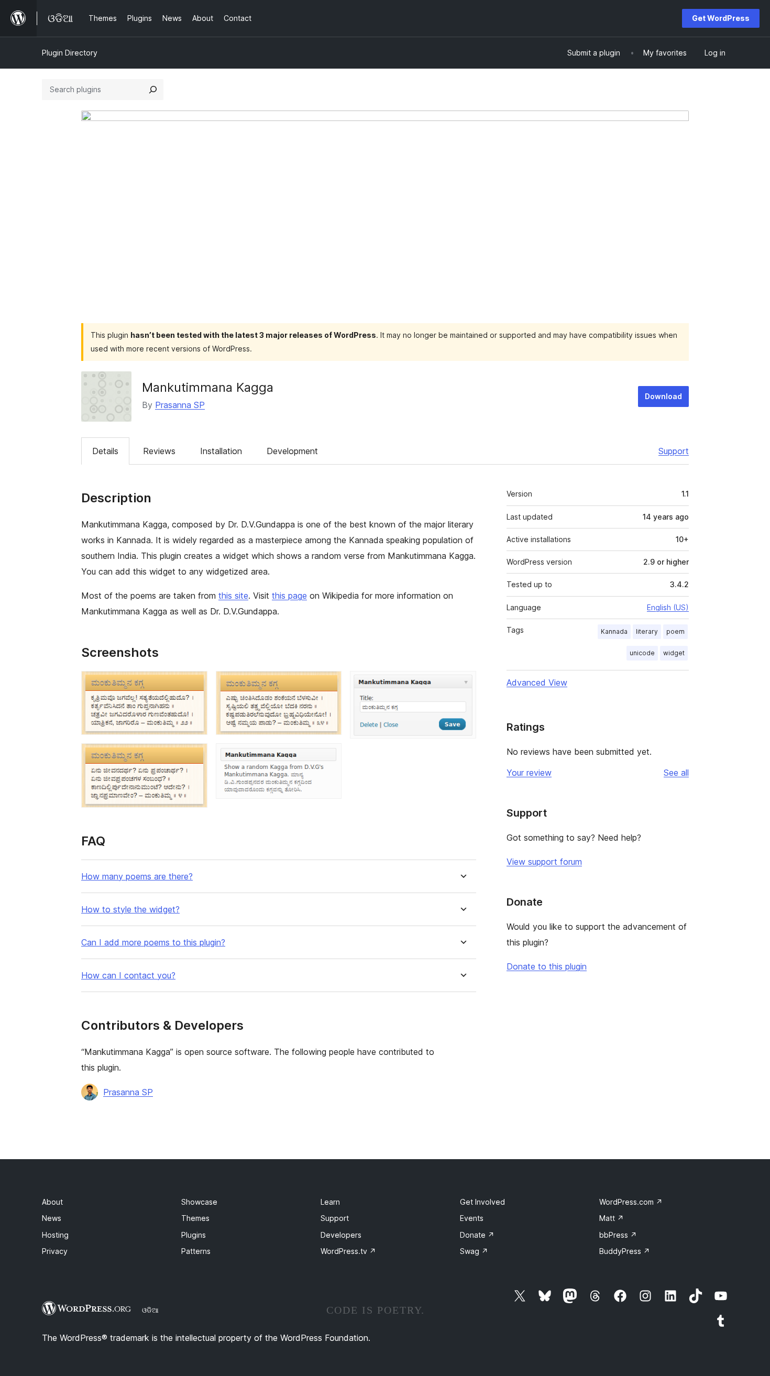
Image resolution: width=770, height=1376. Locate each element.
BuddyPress (624, 1251)
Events (471, 1218)
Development (292, 451)
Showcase (199, 1201)
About (52, 1201)
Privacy (55, 1251)
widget (674, 653)
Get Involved (482, 1201)
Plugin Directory (69, 52)
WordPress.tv (348, 1251)
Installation (221, 451)
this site (233, 595)
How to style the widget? (130, 910)
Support (673, 451)
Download (663, 396)
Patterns (196, 1251)
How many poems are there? (137, 877)
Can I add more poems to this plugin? (153, 943)
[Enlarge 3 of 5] (327, 685)
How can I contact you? (128, 976)
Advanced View (537, 682)
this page (289, 595)
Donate (477, 1234)
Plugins (193, 1234)
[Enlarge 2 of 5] (193, 757)
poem (675, 631)
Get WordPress (721, 18)
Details (105, 451)
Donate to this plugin (547, 966)
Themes (195, 1218)
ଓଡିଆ (150, 1310)
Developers (341, 1234)
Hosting (55, 1234)
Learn (330, 1201)
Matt (611, 1218)
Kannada (614, 631)
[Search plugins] (152, 89)
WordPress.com (631, 1201)
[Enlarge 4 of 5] (327, 757)
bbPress (618, 1234)
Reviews (159, 451)
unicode (642, 653)
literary (647, 631)
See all (676, 772)
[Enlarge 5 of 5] (462, 685)
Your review (529, 772)
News (51, 1218)
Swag (474, 1251)
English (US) (668, 607)
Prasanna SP (180, 405)
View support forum (544, 861)
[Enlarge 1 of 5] (193, 685)
